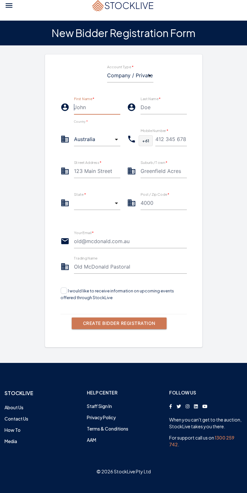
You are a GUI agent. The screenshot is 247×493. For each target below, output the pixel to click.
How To (13, 430)
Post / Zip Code (155, 194)
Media (11, 441)
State (80, 194)
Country (80, 121)
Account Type (120, 66)
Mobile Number (154, 130)
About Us (14, 407)
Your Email (84, 232)
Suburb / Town (154, 162)
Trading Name (85, 258)
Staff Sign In (99, 406)
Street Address (88, 162)
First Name (84, 98)
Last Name (150, 98)
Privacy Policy (101, 417)
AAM (91, 440)
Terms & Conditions (107, 428)
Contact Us (16, 419)
